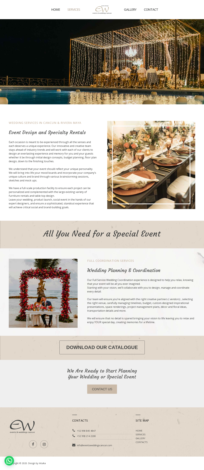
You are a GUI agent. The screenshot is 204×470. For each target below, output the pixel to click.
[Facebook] (33, 444)
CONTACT (151, 9)
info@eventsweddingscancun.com (94, 445)
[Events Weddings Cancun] (102, 9)
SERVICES (73, 9)
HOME (55, 9)
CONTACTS (142, 442)
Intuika (42, 463)
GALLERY (130, 9)
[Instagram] (44, 444)
